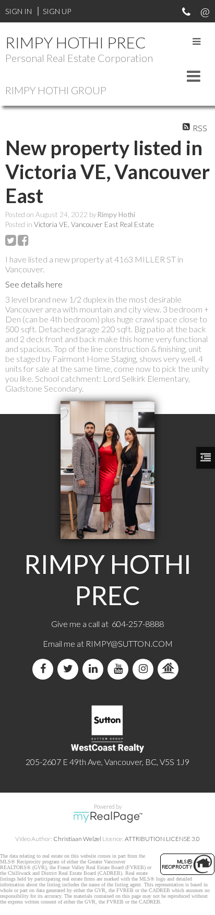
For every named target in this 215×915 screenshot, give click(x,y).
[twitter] (69, 669)
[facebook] (44, 669)
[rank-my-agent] (170, 669)
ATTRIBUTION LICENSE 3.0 (162, 839)
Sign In (18, 11)
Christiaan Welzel (77, 839)
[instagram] (145, 669)
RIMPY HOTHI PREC (75, 42)
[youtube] (120, 669)
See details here (34, 284)
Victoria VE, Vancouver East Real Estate (94, 224)
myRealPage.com (108, 817)
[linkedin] (95, 669)
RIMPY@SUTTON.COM (129, 643)
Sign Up (57, 11)
